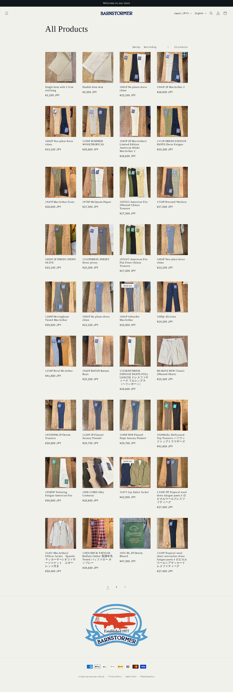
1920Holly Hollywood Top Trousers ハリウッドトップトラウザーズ (171, 438)
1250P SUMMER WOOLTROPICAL (93, 143)
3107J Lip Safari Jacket (134, 492)
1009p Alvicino (166, 316)
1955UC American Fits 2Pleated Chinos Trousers (134, 205)
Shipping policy (147, 676)
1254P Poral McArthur (59, 370)
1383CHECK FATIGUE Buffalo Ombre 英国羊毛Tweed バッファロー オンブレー (97, 557)
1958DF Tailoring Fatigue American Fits (58, 494)
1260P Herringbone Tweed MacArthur (57, 318)
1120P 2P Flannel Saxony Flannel (93, 436)
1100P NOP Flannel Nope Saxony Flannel (133, 436)
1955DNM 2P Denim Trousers (57, 436)
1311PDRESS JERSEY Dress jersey (95, 261)
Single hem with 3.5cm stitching (59, 89)
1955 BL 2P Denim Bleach (131, 554)
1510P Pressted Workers (172, 201)
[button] (6, 13)
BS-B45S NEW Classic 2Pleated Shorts (171, 372)
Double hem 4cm (92, 87)
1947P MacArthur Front (59, 201)
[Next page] (125, 586)
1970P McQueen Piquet (96, 201)
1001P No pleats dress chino (133, 89)
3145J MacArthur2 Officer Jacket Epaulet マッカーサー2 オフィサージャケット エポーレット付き (60, 559)
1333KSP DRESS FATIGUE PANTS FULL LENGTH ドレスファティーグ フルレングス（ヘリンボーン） (134, 377)
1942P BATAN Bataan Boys (95, 372)
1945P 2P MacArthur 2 (171, 87)
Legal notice (130, 676)
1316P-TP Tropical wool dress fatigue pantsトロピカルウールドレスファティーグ (172, 497)
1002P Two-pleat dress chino (59, 143)
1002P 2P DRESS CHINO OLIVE (60, 261)
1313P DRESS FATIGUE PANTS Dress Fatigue (171, 143)
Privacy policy (114, 676)
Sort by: (136, 46)
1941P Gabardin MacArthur (129, 318)
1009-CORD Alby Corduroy (93, 494)
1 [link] (108, 587)
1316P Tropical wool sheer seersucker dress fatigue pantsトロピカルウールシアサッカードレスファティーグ (172, 559)
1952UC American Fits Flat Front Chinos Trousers (134, 262)
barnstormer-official (95, 676)
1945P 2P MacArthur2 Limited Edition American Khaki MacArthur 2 (133, 146)
